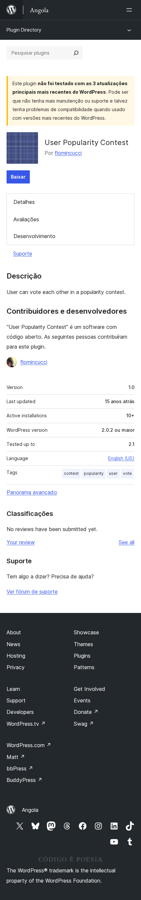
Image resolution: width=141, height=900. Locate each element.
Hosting (16, 655)
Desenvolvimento (34, 236)
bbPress (20, 768)
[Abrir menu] (130, 10)
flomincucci (68, 153)
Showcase (86, 632)
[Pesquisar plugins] (76, 53)
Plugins (82, 655)
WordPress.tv (26, 723)
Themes (83, 644)
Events (82, 700)
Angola (30, 810)
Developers (20, 712)
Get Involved (89, 689)
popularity (94, 473)
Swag (84, 723)
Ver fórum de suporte (32, 591)
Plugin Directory (24, 30)
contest (71, 473)
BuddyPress (24, 780)
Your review (21, 542)
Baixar (18, 177)
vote (127, 473)
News (13, 644)
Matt (16, 757)
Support (16, 700)
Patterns (84, 667)
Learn (13, 689)
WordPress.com (29, 745)
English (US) (121, 458)
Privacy (16, 667)
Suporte (22, 253)
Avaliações (26, 219)
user (113, 473)
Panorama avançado (32, 492)
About (14, 632)
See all (126, 542)
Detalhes (24, 202)
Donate (86, 712)
